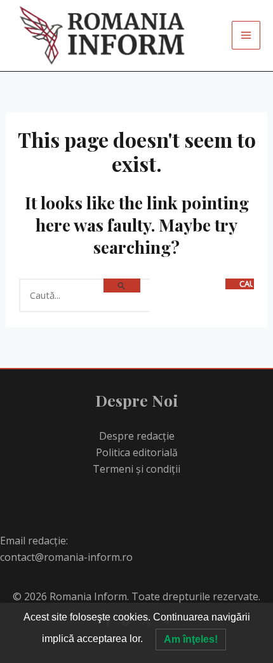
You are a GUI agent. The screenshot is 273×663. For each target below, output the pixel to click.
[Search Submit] (121, 285)
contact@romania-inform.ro (66, 557)
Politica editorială (137, 452)
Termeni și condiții (136, 469)
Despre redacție (137, 436)
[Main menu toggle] (246, 35)
